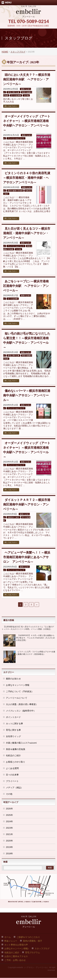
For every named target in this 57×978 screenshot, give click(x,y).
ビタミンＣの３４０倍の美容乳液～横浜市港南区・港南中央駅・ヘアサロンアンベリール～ (26, 177)
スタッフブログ (42, 948)
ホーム (7, 937)
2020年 (9, 840)
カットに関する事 (14, 723)
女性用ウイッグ (13, 736)
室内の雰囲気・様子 (32, 941)
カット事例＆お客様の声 (16, 944)
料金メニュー (10, 941)
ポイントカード (13, 717)
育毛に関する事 (13, 92)
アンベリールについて (16, 138)
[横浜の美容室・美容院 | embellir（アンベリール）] (28, 14)
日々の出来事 (16, 95)
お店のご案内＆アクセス (16, 956)
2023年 (9, 828)
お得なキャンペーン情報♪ (16, 948)
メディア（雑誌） (14, 787)
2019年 (9, 847)
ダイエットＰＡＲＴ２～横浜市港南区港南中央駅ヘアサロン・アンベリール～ (26, 504)
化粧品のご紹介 (13, 517)
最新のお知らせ (13, 678)
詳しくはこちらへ (11, 106)
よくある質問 (12, 768)
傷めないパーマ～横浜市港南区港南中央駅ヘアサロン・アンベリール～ (26, 395)
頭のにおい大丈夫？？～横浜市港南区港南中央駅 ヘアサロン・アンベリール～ (26, 79)
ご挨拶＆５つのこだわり (28, 937)
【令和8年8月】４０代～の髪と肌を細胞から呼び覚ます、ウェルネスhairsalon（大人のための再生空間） (35, 637)
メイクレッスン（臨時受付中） (21, 710)
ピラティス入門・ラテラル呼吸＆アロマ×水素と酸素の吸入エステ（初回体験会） (35, 653)
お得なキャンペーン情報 (17, 685)
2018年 (9, 853)
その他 (26, 95)
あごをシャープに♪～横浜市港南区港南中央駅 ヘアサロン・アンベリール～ (26, 286)
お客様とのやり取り (15, 762)
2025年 (9, 815)
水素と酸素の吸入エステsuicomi (21, 743)
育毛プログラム (32, 952)
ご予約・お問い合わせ (15, 960)
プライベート (12, 781)
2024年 (9, 821)
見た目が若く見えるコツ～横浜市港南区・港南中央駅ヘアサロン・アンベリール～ (26, 233)
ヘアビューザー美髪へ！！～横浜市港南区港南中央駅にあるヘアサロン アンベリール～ (26, 557)
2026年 (9, 808)
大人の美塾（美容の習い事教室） (22, 704)
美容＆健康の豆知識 (15, 191)
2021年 (9, 834)
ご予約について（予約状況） (20, 691)
